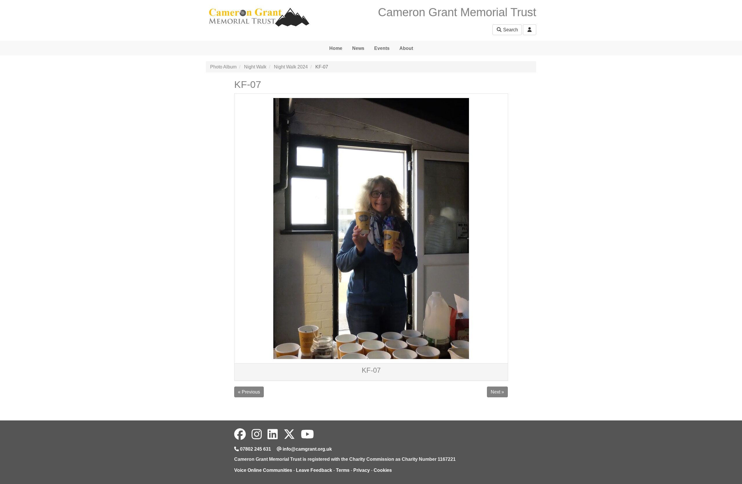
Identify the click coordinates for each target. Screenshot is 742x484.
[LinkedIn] (273, 434)
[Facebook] (240, 434)
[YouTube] (307, 434)
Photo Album (223, 66)
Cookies (383, 470)
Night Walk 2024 (291, 66)
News (358, 48)
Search (510, 29)
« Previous (249, 391)
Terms (343, 470)
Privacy (361, 470)
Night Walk (255, 66)
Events (382, 48)
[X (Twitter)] (289, 434)
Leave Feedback (314, 470)
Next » (497, 391)
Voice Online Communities (263, 470)
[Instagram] (257, 434)
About (406, 48)
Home (335, 48)
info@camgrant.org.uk (306, 449)
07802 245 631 (255, 449)
